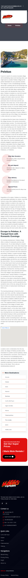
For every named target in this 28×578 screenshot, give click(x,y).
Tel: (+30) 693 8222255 (7, 8)
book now (8, 456)
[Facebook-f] (2, 503)
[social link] (12, 2)
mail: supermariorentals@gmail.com (11, 6)
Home (10, 25)
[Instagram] (6, 503)
